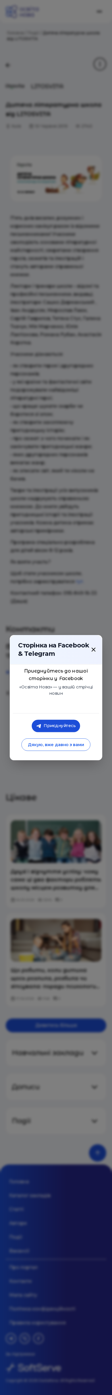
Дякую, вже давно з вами (56, 744)
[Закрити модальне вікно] (93, 649)
